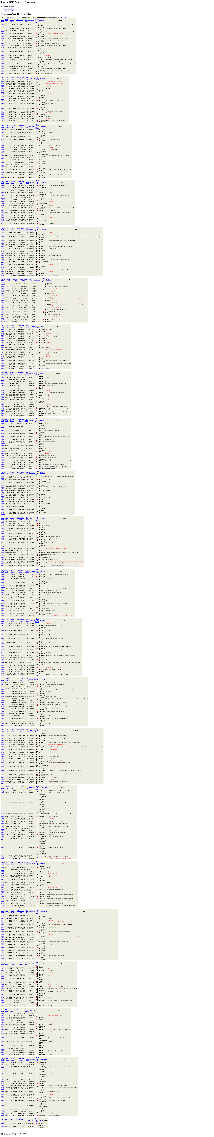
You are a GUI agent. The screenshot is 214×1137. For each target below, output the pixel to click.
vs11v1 (3, 381)
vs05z (2, 574)
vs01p (2, 366)
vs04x (2, 901)
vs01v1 (3, 693)
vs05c (2, 413)
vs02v (2, 561)
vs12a (2, 172)
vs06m (2, 967)
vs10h (2, 295)
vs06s (2, 775)
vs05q (2, 659)
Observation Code (9, 9)
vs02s (2, 155)
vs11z (2, 189)
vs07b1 (3, 1110)
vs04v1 (3, 185)
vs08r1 (2, 943)
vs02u (2, 779)
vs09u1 (3, 725)
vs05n (2, 305)
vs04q (2, 740)
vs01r (2, 286)
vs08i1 (2, 702)
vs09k (2, 410)
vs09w (2, 600)
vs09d (2, 655)
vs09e (2, 623)
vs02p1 (3, 889)
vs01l (2, 1029)
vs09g (2, 490)
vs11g (2, 523)
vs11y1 (3, 223)
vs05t (2, 528)
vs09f (2, 579)
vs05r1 (2, 597)
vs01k (2, 823)
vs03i (2, 113)
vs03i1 (2, 116)
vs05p (2, 1020)
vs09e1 (3, 625)
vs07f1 (2, 875)
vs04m (2, 922)
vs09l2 (2, 331)
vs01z (2, 585)
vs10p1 (3, 1083)
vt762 (6, 342)
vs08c (2, 73)
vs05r (2, 596)
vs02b (2, 777)
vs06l (2, 1054)
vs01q (2, 1041)
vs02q (2, 997)
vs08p (2, 63)
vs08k (2, 522)
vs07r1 (2, 135)
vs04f (2, 436)
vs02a (2, 388)
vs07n (2, 448)
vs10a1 (3, 485)
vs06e (2, 744)
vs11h (2, 318)
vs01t (2, 397)
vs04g (2, 302)
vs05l (2, 399)
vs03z (2, 236)
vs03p (2, 383)
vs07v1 (3, 950)
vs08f (2, 958)
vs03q (2, 208)
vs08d (2, 1045)
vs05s (2, 565)
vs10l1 (2, 1035)
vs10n (2, 903)
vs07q (2, 165)
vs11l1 (2, 111)
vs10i (2, 93)
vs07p (2, 195)
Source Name (12, 20)
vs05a (2, 608)
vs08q (2, 38)
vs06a (2, 336)
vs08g (2, 855)
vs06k (2, 1126)
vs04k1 (3, 443)
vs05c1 (3, 415)
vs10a (2, 482)
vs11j (2, 972)
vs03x (2, 667)
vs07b (2, 1105)
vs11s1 (2, 457)
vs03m (2, 715)
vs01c (2, 192)
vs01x (2, 978)
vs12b (2, 139)
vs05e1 (3, 269)
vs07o (2, 243)
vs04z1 (3, 711)
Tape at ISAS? (36, 20)
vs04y (2, 770)
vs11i (2, 158)
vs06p (2, 404)
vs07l (2, 509)
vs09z (2, 488)
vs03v (2, 1085)
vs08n (2, 108)
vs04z (2, 706)
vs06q (2, 246)
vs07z (2, 257)
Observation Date (8, 10)
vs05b (2, 606)
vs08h (2, 834)
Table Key (63, 17)
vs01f (2, 503)
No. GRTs (26, 20)
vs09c (2, 699)
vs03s (2, 41)
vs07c (2, 1081)
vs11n (2, 894)
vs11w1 (3, 321)
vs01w (2, 1079)
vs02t (2, 43)
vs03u (2, 738)
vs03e (2, 240)
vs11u (2, 394)
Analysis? (41, 20)
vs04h (2, 610)
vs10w (2, 713)
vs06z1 (3, 106)
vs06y (2, 262)
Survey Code (3, 20)
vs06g (2, 453)
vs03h (2, 288)
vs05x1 (3, 68)
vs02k (2, 423)
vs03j (2, 1062)
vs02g (2, 253)
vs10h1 (3, 298)
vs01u (2, 968)
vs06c (2, 929)
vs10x (2, 675)
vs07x (2, 497)
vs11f (2, 525)
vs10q (2, 1031)
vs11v (2, 380)
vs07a (2, 31)
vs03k (2, 885)
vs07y (2, 360)
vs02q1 (3, 1000)
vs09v (2, 689)
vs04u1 (3, 430)
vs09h (2, 478)
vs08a (2, 251)
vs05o (2, 143)
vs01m (2, 877)
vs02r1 (2, 756)
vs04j (2, 540)
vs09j (2, 445)
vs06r (2, 988)
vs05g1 (3, 791)
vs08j (2, 673)
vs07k (2, 512)
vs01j (2, 333)
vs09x (2, 590)
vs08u (2, 187)
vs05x (2, 66)
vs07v (2, 947)
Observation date (19, 20)
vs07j (2, 546)
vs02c (2, 347)
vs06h (2, 55)
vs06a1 (3, 338)
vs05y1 (3, 61)
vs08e (2, 1019)
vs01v (2, 691)
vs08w (2, 1002)
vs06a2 (3, 340)
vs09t (2, 742)
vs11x (2, 232)
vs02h (2, 792)
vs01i (2, 215)
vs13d (2, 976)
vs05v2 (3, 464)
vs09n (2, 990)
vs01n (2, 377)
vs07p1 (3, 198)
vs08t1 (2, 832)
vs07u (2, 33)
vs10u (2, 898)
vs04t (2, 1098)
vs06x (2, 555)
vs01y (2, 662)
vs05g (2, 783)
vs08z (2, 818)
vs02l (2, 552)
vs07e (2, 879)
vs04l (2, 147)
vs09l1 (2, 329)
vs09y (2, 548)
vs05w (2, 162)
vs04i (2, 1073)
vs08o (2, 71)
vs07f (2, 873)
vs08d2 (3, 1052)
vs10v (2, 882)
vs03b (2, 1113)
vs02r (2, 749)
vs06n (2, 816)
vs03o (2, 684)
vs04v (2, 174)
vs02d (2, 758)
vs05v (2, 462)
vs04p (2, 760)
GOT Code (6, 20)
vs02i (2, 696)
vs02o (2, 137)
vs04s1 (2, 501)
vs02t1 (2, 45)
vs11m (2, 927)
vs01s (2, 1064)
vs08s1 (2, 871)
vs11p (2, 686)
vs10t (2, 907)
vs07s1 (2, 92)
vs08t (2, 830)
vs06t (2, 718)
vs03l (2, 802)
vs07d (2, 994)
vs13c (2, 605)
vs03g (2, 1037)
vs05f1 (2, 205)
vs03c (2, 1015)
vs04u (2, 427)
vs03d (2, 813)
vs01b (2, 630)
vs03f (2, 1089)
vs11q (2, 652)
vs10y (2, 665)
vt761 (6, 297)
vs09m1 (3, 284)
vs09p (2, 1094)
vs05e (2, 264)
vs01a (2, 634)
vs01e (2, 945)
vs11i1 (2, 159)
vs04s (2, 499)
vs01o (2, 345)
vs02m (2, 953)
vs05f (2, 201)
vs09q (2, 1013)
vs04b (2, 199)
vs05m (2, 312)
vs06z (2, 99)
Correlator (31, 20)
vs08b (2, 118)
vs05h (2, 557)
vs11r (2, 494)
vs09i (2, 461)
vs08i (2, 700)
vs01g (2, 643)
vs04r (2, 638)
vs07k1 (3, 514)
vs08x (2, 984)
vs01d (2, 1087)
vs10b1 (3, 459)
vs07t (2, 47)
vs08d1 (3, 1050)
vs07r (2, 132)
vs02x (2, 721)
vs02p (2, 887)
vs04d (2, 594)
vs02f (2, 858)
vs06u (2, 646)
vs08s (2, 870)
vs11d (2, 542)
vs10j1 (2, 1112)
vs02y (2, 468)
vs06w (2, 588)
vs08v (2, 1004)
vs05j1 (2, 536)
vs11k (2, 955)
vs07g (2, 839)
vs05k (2, 466)
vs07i (2, 582)
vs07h (2, 735)
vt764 (10, 297)
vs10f (2, 390)
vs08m (2, 212)
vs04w (2, 982)
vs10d (2, 441)
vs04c (2, 1026)
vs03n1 (3, 704)
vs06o (2, 628)
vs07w (2, 829)
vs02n (2, 271)
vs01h (2, 1024)
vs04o (2, 891)
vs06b (2, 1100)
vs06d (2, 918)
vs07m (2, 496)
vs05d (2, 411)
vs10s (2, 920)
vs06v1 (3, 603)
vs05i (2, 836)
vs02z (2, 314)
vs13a (2, 28)
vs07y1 (3, 365)
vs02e (2, 657)
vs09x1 (3, 592)
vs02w (2, 896)
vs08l (2, 300)
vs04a (2, 316)
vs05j (2, 533)
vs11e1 (2, 538)
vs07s (2, 86)
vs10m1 (3, 905)
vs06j (2, 1115)
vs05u (2, 505)
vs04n (2, 934)
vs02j (2, 433)
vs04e (2, 479)
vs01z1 (3, 587)
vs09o (2, 169)
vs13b (2, 248)
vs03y (2, 487)
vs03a (2, 129)
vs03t (2, 24)
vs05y (2, 59)
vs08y (2, 821)
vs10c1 (3, 451)
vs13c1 (3, 992)
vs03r (2, 81)
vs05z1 (3, 576)
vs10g (2, 354)
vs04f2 (2, 439)
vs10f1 (2, 392)
